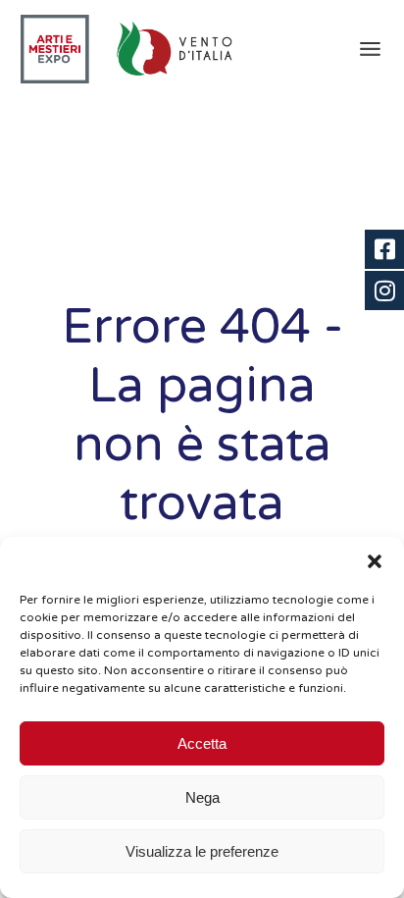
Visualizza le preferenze (202, 851)
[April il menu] (370, 49)
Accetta (202, 743)
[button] (374, 561)
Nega (202, 797)
